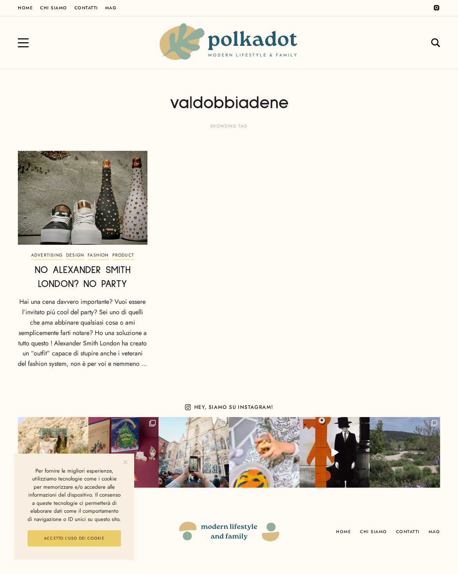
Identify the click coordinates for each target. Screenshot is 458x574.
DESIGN (75, 255)
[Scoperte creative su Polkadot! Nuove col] (194, 452)
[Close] (125, 462)
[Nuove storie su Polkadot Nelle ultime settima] (53, 452)
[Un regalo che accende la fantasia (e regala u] (264, 452)
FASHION (98, 255)
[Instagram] (436, 8)
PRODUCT (123, 255)
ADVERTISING (47, 255)
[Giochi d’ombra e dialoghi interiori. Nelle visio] (334, 452)
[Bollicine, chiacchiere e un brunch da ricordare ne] (405, 452)
